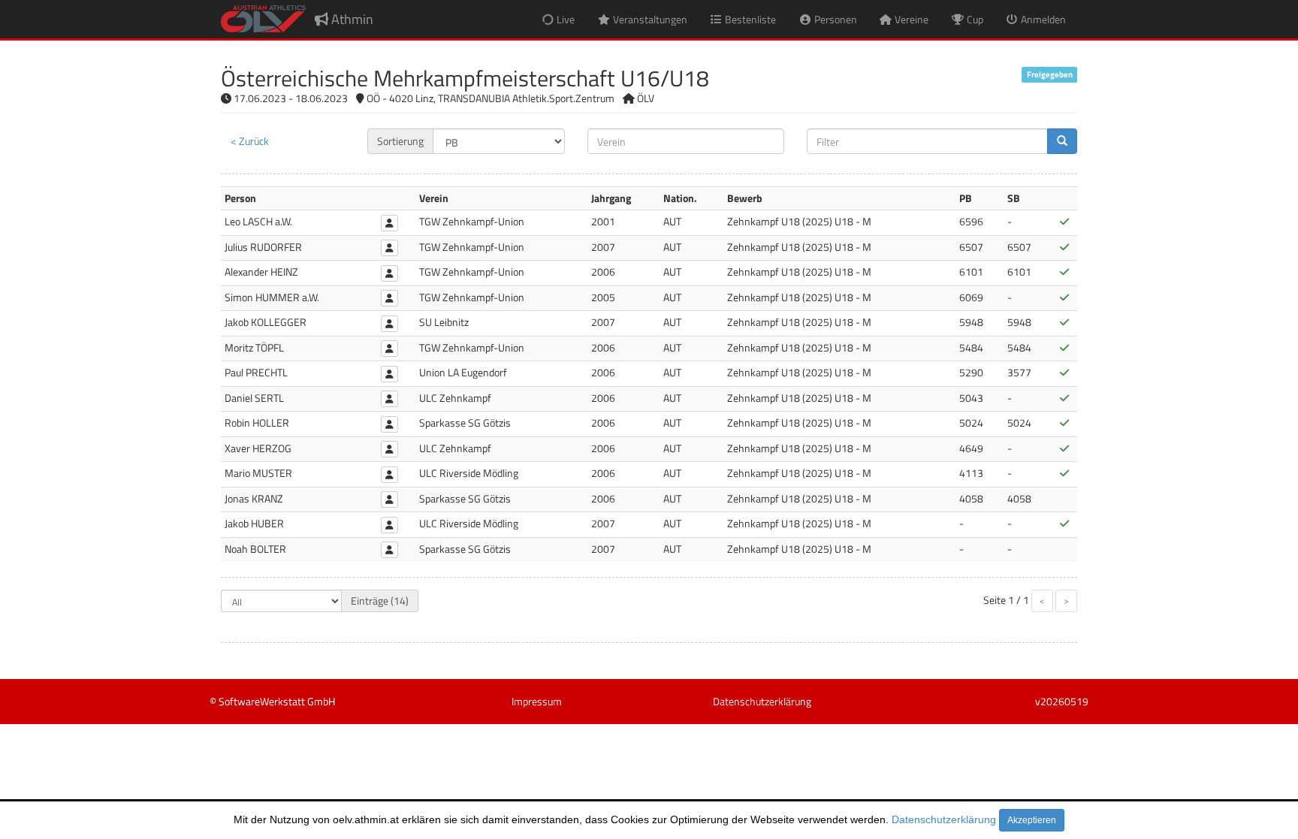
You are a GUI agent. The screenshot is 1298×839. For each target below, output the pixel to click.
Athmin (350, 19)
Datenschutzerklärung (944, 819)
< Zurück (250, 141)
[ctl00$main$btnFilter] (1062, 141)
